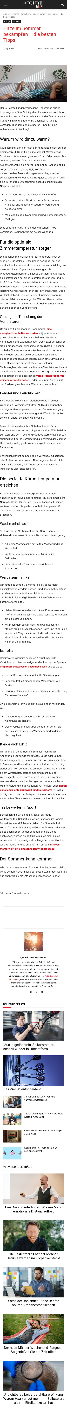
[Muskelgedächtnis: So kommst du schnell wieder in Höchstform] (33, 1026)
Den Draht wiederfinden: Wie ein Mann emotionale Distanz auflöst (33, 1209)
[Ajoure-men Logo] (33, 4)
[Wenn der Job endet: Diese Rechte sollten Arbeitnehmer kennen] (33, 1282)
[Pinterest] (60, 57)
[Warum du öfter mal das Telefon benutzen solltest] (12, 1153)
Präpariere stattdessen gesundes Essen (23, 666)
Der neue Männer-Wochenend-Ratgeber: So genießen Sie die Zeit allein (33, 1350)
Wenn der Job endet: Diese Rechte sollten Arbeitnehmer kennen (33, 1303)
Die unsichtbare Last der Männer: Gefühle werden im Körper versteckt (33, 1256)
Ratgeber (25, 14)
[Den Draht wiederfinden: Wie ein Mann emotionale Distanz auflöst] (33, 1188)
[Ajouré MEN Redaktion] (33, 941)
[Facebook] (45, 57)
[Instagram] (30, 991)
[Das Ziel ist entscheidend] (33, 1070)
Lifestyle (15, 14)
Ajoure (6, 14)
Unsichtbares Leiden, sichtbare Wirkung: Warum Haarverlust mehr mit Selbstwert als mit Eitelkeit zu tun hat (33, 1399)
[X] (53, 57)
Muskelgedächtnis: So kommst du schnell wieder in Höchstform (28, 1047)
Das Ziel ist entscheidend (22, 1089)
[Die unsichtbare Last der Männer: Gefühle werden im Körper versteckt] (33, 1235)
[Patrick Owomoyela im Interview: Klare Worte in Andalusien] (12, 1119)
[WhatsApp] (38, 57)
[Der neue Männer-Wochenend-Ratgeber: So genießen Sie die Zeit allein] (33, 1329)
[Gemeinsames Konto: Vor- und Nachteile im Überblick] (12, 1102)
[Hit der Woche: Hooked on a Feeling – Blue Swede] (12, 1136)
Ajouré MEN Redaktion (33, 957)
